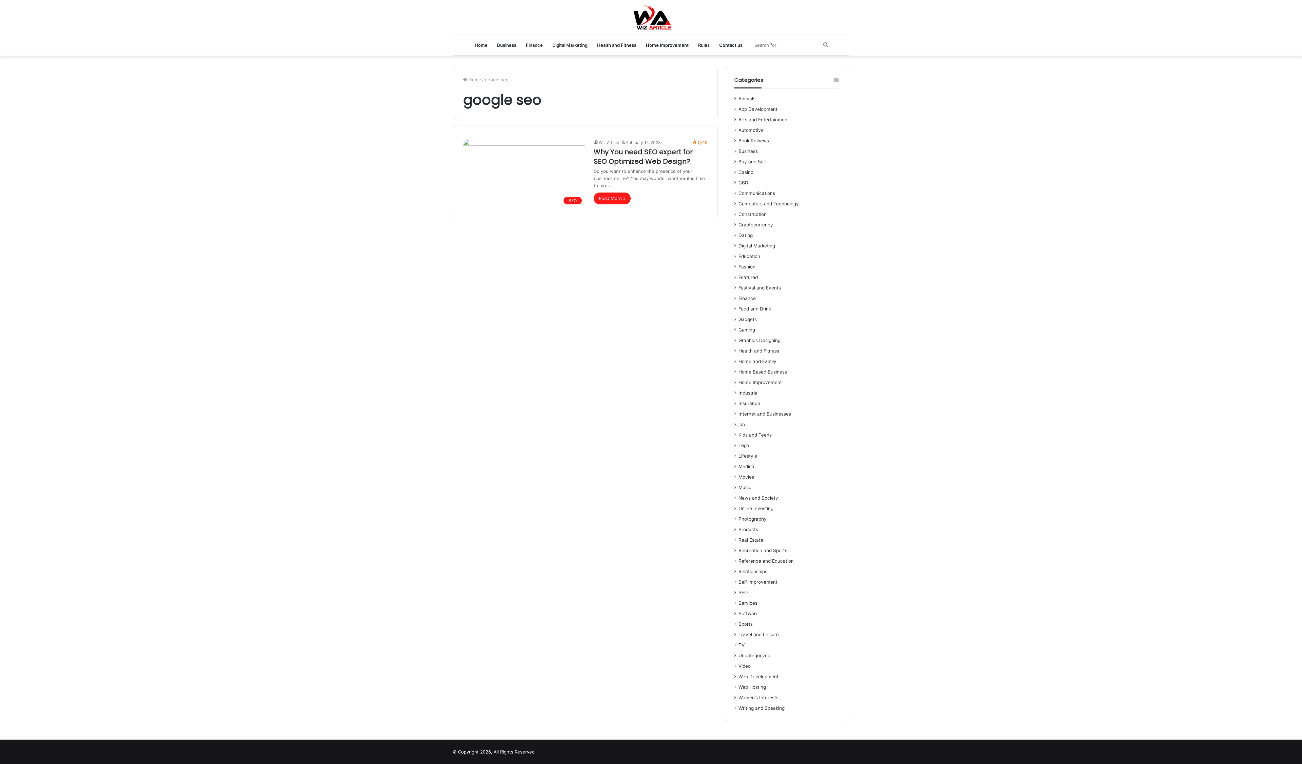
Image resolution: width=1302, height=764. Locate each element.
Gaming (746, 330)
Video (744, 666)
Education (749, 256)
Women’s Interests (758, 697)
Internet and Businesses (764, 414)
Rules (704, 45)
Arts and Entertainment (763, 119)
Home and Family (757, 361)
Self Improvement (757, 582)
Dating (745, 235)
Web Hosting (752, 687)
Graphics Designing (759, 340)
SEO (743, 592)
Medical (746, 466)
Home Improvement (667, 45)
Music (744, 487)
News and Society (758, 498)
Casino (745, 172)
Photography (752, 519)
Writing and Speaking (761, 708)
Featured (748, 277)
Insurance (749, 403)
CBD (743, 182)
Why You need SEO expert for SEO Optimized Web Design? (643, 156)
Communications (756, 193)
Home (481, 45)
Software (748, 613)
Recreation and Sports (762, 550)
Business (506, 45)
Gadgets (747, 319)
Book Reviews (753, 140)
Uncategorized (754, 655)
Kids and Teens (755, 435)
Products (748, 529)
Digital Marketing (570, 45)
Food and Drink (754, 308)
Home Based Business (762, 372)
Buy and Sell (752, 161)
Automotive (751, 130)
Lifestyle (747, 456)
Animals (746, 98)
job (741, 424)
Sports (745, 624)
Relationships (752, 571)
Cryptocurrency (755, 224)
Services (747, 603)
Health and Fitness (616, 45)
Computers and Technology (768, 203)
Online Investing (755, 508)
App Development (757, 109)
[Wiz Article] (651, 17)
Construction (752, 214)
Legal (744, 445)
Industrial (748, 393)
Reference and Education (766, 561)
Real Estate (750, 540)
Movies (746, 477)
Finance (534, 45)
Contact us (731, 45)
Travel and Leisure (758, 634)
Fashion (746, 266)
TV (741, 645)
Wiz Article (609, 142)
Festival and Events (759, 287)
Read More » (612, 198)
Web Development (758, 676)
